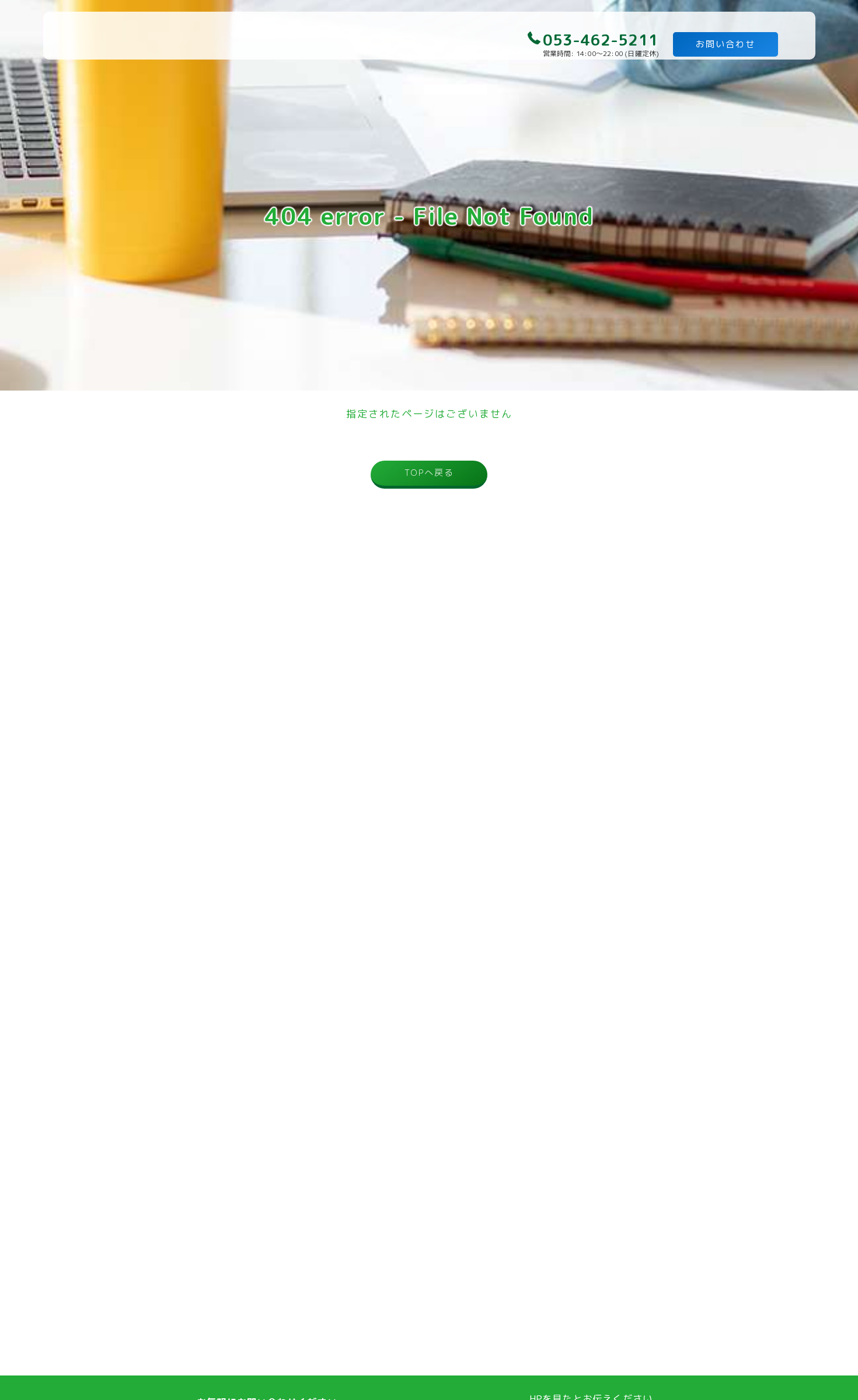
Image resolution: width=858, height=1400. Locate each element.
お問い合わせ (725, 44)
